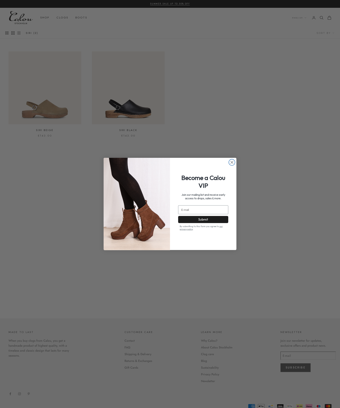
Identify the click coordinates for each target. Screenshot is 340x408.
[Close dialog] (232, 162)
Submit (203, 219)
